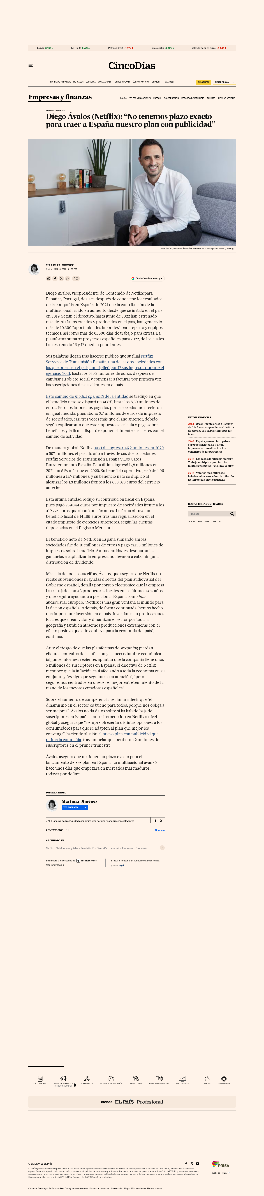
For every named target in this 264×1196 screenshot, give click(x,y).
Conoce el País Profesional (132, 1102)
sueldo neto (87, 1084)
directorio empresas (159, 1084)
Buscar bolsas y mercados (205, 504)
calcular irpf (40, 1084)
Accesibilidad (117, 1188)
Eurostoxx (203, 521)
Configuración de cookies (76, 1188)
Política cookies (56, 1188)
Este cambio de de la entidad (87, 396)
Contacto (32, 1188)
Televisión (102, 848)
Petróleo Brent (115, 48)
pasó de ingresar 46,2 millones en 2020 (128, 447)
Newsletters (141, 1188)
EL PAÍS (167, 80)
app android (224, 1084)
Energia (157, 98)
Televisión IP (87, 848)
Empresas (127, 848)
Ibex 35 (40, 48)
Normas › (160, 830)
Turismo (211, 98)
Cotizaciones (104, 82)
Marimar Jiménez (60, 265)
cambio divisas (135, 1084)
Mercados (78, 82)
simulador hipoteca (63, 1084)
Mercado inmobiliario (192, 98)
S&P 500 (76, 48)
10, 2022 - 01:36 (65, 269)
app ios (207, 1084)
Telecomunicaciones (140, 98)
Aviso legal (43, 1188)
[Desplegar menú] (30, 65)
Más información (55, 864)
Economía (91, 82)
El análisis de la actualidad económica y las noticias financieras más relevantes (92, 820)
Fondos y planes (122, 82)
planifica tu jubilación (111, 1084)
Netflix (49, 848)
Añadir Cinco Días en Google (149, 278)
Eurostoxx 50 (157, 48)
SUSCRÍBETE (204, 82)
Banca (123, 98)
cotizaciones (182, 1084)
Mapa (126, 1188)
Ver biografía (70, 807)
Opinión (155, 82)
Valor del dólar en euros (204, 48)
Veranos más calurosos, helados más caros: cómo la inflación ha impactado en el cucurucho (211, 476)
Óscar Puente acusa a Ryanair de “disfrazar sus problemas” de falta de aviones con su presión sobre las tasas (211, 429)
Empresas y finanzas (60, 82)
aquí (121, 864)
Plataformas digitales (66, 848)
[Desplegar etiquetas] (162, 847)
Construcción (171, 98)
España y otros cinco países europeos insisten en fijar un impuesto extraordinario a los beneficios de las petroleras (209, 446)
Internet (114, 848)
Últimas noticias (141, 82)
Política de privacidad (99, 1188)
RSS (133, 1188)
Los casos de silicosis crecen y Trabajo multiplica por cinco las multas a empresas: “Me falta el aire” (211, 462)
